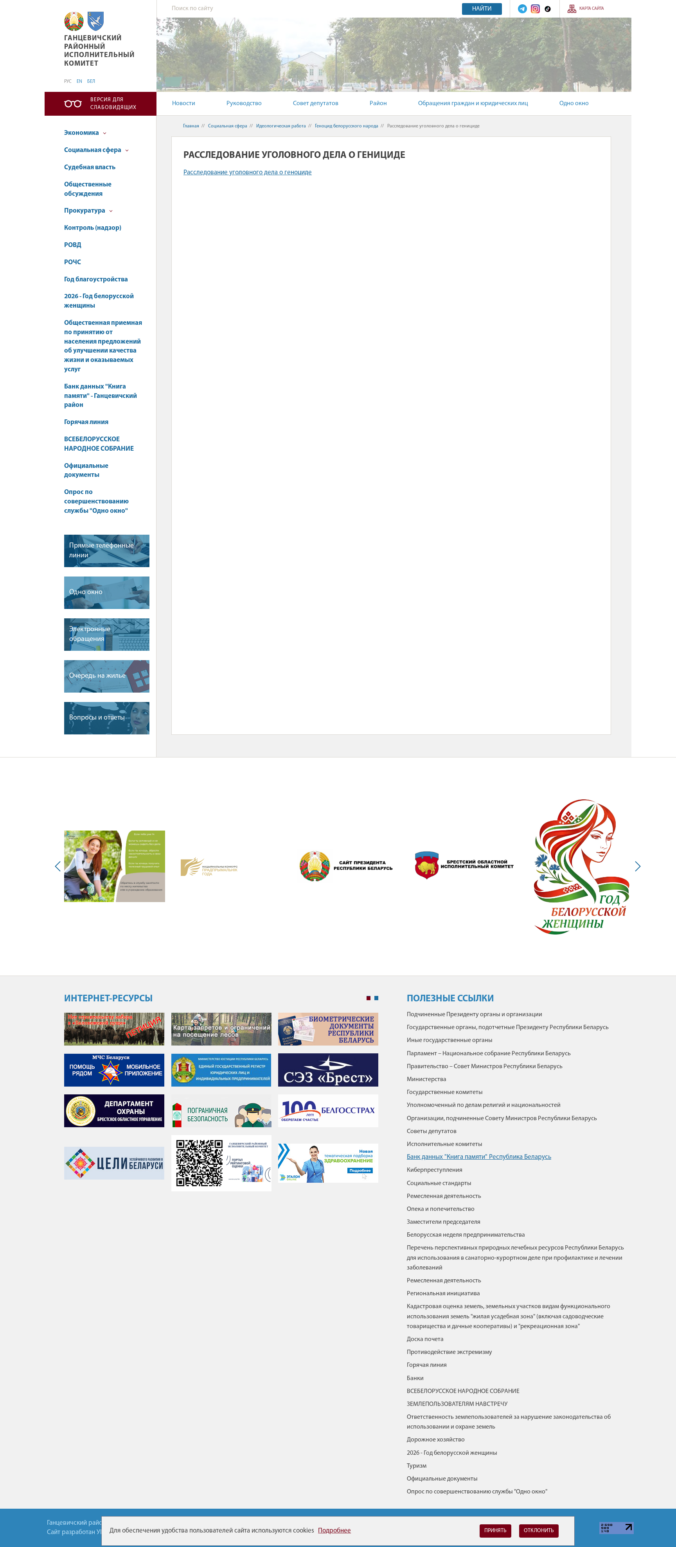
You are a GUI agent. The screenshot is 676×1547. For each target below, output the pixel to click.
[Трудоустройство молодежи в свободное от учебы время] (114, 866)
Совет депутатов (315, 103)
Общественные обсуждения (87, 189)
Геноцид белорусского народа (346, 126)
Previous (59, 866)
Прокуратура (85, 211)
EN (79, 81)
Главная (191, 126)
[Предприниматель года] (209, 866)
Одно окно (574, 103)
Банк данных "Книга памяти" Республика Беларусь (479, 1157)
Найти (482, 9)
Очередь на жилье (97, 676)
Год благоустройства (96, 279)
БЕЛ (91, 81)
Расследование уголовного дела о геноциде (247, 172)
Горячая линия (86, 422)
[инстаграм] (535, 8)
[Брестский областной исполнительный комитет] (464, 866)
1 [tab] (368, 998)
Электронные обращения (89, 634)
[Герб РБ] (74, 21)
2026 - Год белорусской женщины (99, 301)
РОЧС (72, 262)
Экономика (82, 133)
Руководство (244, 103)
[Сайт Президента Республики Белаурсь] (347, 866)
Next (636, 866)
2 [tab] (376, 998)
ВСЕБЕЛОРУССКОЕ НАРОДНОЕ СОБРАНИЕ (99, 444)
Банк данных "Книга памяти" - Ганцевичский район (100, 396)
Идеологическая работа (281, 126)
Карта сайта (591, 9)
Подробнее (334, 1530)
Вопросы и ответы (97, 718)
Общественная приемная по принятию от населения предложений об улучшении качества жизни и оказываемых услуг (103, 346)
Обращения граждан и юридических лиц (473, 103)
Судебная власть (89, 167)
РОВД (72, 245)
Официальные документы (86, 471)
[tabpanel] (221, 1106)
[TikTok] (548, 8)
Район (378, 103)
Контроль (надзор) (92, 228)
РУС (68, 81)
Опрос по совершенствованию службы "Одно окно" (96, 501)
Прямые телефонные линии (101, 551)
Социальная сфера (93, 150)
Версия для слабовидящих (113, 104)
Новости (183, 103)
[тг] (522, 8)
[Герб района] (96, 21)
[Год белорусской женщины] (580, 866)
